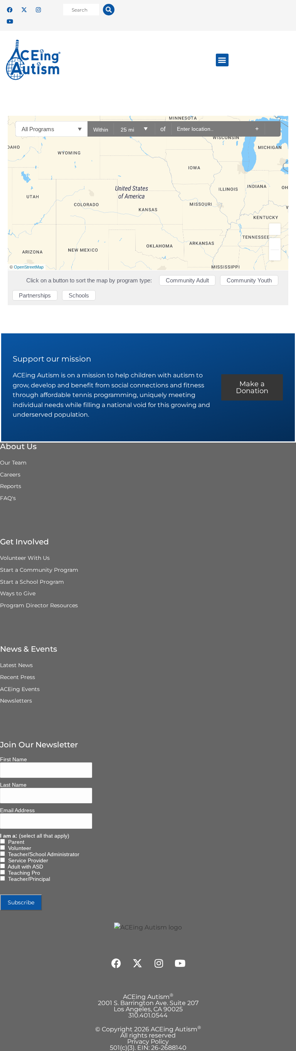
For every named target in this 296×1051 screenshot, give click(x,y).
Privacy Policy (148, 1041)
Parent (14, 842)
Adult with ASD (24, 866)
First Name (13, 759)
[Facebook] (9, 9)
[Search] (108, 9)
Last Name (13, 785)
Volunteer (18, 848)
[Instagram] (38, 9)
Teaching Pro (22, 873)
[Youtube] (9, 21)
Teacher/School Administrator (42, 854)
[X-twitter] (24, 9)
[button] (222, 60)
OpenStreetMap (29, 267)
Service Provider (26, 860)
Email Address (17, 810)
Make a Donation (252, 387)
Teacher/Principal (27, 879)
